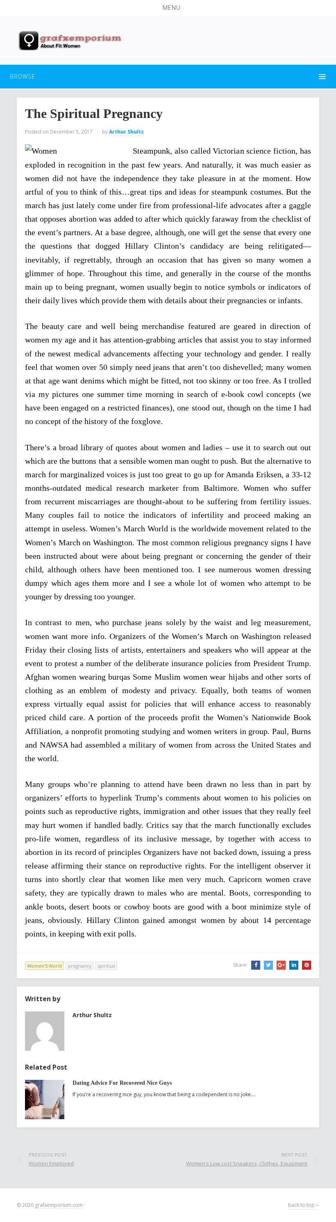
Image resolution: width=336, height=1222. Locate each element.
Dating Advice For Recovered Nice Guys (122, 1083)
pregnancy (79, 966)
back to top (302, 1205)
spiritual (106, 966)
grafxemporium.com (59, 1205)
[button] (168, 8)
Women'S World (44, 966)
